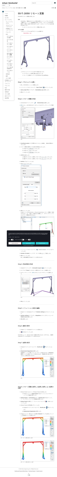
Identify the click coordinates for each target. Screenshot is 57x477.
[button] (4, 13)
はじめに (7, 18)
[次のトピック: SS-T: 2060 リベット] (53, 8)
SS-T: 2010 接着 (10, 40)
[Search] (51, 3)
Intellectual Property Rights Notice (21, 471)
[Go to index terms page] (53, 3)
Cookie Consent (39, 471)
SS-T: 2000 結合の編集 (10, 37)
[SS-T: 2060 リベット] (53, 8)
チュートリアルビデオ (9, 22)
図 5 (33, 272)
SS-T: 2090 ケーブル (10, 71)
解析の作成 (7, 90)
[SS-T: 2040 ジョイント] (52, 8)
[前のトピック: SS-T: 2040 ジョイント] (52, 8)
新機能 (6, 15)
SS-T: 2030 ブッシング (10, 47)
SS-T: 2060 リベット (10, 57)
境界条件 (8, 74)
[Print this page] (55, 8)
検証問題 (7, 98)
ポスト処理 (8, 78)
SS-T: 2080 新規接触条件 (10, 67)
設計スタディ (8, 96)
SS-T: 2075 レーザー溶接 (10, 64)
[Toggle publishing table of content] (3, 11)
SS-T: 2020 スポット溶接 (10, 43)
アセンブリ (8, 32)
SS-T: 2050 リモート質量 (21, 8)
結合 (14, 8)
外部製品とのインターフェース (9, 29)
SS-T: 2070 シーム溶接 (10, 61)
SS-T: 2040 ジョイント (10, 50)
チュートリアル (9, 8)
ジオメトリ (7, 83)
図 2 (22, 105)
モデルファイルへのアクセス (9, 26)
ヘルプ (6, 13)
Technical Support (32, 471)
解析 (7, 76)
